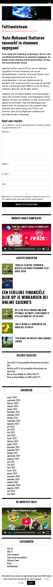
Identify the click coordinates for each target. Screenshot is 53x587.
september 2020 (13, 485)
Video (9, 563)
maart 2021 (11, 470)
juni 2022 (11, 429)
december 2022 (13, 411)
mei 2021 (11, 464)
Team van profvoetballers (17, 557)
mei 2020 (11, 493)
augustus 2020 (13, 488)
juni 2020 (11, 490)
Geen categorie (13, 554)
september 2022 (13, 420)
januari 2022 (12, 444)
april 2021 (11, 467)
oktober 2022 (12, 417)
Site (3, 184)
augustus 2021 (13, 458)
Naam (5, 164)
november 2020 (13, 479)
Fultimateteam (15, 26)
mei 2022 (11, 432)
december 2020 (13, 476)
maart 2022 (12, 438)
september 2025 (13, 400)
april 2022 (11, 435)
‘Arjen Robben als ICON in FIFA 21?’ (26, 374)
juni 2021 (10, 461)
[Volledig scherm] (47, 249)
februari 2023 (12, 406)
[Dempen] (43, 249)
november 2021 (13, 449)
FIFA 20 (10, 548)
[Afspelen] (5, 249)
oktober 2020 (12, 482)
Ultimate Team (13, 560)
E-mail (5, 174)
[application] (26, 237)
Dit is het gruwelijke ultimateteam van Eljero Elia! (28, 364)
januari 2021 (12, 473)
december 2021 (13, 447)
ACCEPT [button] (31, 582)
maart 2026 (12, 397)
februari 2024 (12, 403)
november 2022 (13, 414)
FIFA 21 (9, 551)
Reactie (6, 132)
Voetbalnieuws (12, 566)
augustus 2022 (13, 423)
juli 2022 (10, 426)
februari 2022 (12, 441)
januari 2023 (12, 409)
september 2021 (13, 455)
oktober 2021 (12, 452)
